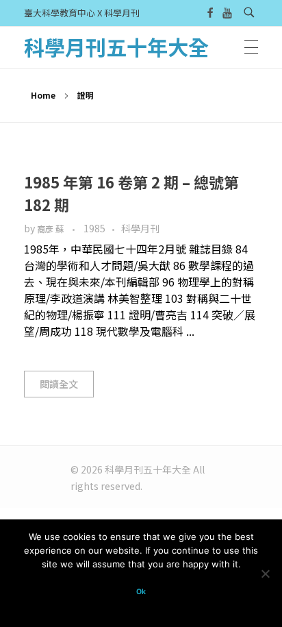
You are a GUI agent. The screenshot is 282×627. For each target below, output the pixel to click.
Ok (141, 591)
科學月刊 (140, 228)
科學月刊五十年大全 (116, 47)
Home (43, 95)
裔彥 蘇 (51, 229)
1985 (94, 228)
